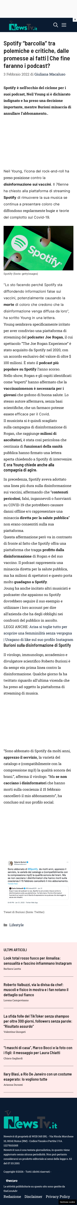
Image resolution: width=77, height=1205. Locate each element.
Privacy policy (58, 1196)
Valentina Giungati (15, 1031)
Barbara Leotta (12, 968)
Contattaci (58, 1171)
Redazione (12, 1196)
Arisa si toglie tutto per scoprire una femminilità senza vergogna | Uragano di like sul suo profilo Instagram (38, 633)
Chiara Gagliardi (13, 1058)
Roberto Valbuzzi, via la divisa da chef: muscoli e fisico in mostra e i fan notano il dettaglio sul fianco (36, 989)
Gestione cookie (67, 1202)
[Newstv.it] (23, 25)
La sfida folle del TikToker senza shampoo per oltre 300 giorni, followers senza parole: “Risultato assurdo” (38, 1021)
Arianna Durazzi (13, 1084)
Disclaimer (33, 1196)
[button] (56, 25)
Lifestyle (16, 924)
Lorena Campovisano (16, 1000)
